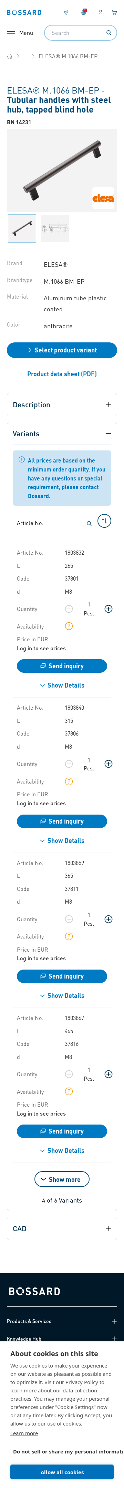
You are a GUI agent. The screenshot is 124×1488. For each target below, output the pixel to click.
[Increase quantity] (108, 609)
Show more (65, 1179)
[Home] (9, 56)
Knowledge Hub (24, 1338)
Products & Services (29, 1321)
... (25, 56)
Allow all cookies (62, 1472)
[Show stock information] (69, 626)
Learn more (24, 1433)
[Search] (109, 33)
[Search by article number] (89, 523)
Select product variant (66, 350)
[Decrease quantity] (69, 609)
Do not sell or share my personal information (59, 1451)
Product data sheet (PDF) (62, 374)
